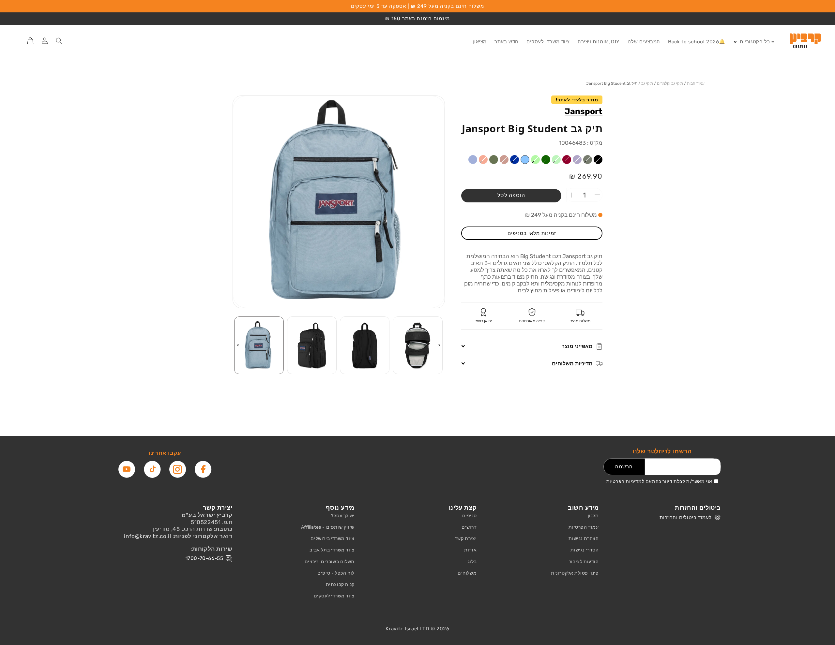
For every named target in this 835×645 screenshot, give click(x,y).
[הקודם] (439, 345)
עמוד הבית (696, 83)
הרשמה (624, 467)
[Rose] (504, 159)
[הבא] (238, 345)
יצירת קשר (466, 538)
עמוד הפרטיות (584, 527)
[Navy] (514, 159)
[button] (753, 42)
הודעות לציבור (584, 561)
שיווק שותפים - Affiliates (328, 527)
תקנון (593, 516)
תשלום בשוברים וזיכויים (330, 561)
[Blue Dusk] (525, 159)
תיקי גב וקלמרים (670, 83)
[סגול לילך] (577, 159)
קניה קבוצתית (340, 584)
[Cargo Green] (493, 159)
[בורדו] (566, 159)
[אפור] (587, 159)
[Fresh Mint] (556, 159)
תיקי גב (647, 83)
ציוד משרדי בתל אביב (332, 550)
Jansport (583, 111)
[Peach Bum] (483, 159)
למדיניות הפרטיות (625, 481)
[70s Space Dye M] (535, 159)
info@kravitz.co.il (147, 536)
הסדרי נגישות (584, 550)
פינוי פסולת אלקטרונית (575, 573)
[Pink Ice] (452, 159)
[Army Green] (545, 159)
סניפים (469, 516)
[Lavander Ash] (472, 159)
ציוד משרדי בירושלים (332, 538)
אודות (470, 550)
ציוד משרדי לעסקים (334, 596)
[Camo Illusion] (462, 159)
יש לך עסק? (343, 516)
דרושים (469, 527)
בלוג (472, 561)
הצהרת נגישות (584, 538)
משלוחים (467, 573)
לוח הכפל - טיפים (336, 573)
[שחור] (598, 159)
